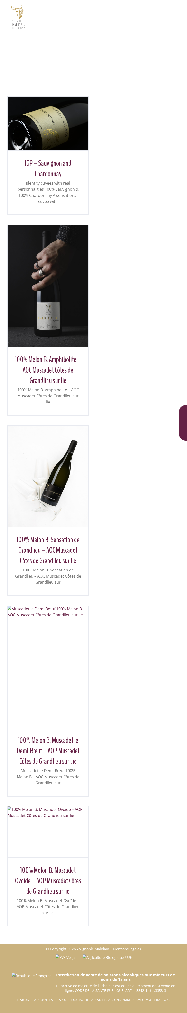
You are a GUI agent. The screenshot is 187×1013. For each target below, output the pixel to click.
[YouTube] (183, 433)
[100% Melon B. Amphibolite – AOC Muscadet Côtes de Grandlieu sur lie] (48, 286)
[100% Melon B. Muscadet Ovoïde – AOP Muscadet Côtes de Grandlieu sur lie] (48, 831)
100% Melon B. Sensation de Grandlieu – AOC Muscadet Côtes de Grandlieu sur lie (48, 550)
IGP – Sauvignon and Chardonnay (48, 168)
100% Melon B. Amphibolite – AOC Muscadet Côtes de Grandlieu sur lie (48, 370)
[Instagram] (183, 422)
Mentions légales (127, 948)
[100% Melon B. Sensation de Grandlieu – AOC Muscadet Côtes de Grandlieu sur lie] (48, 476)
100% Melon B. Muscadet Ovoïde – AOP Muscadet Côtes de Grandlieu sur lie (48, 880)
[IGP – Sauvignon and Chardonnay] (48, 123)
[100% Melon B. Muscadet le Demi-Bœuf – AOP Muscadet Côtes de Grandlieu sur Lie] (48, 667)
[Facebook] (183, 411)
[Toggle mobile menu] (178, 7)
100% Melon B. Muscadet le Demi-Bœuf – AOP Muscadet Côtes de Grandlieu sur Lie (48, 751)
